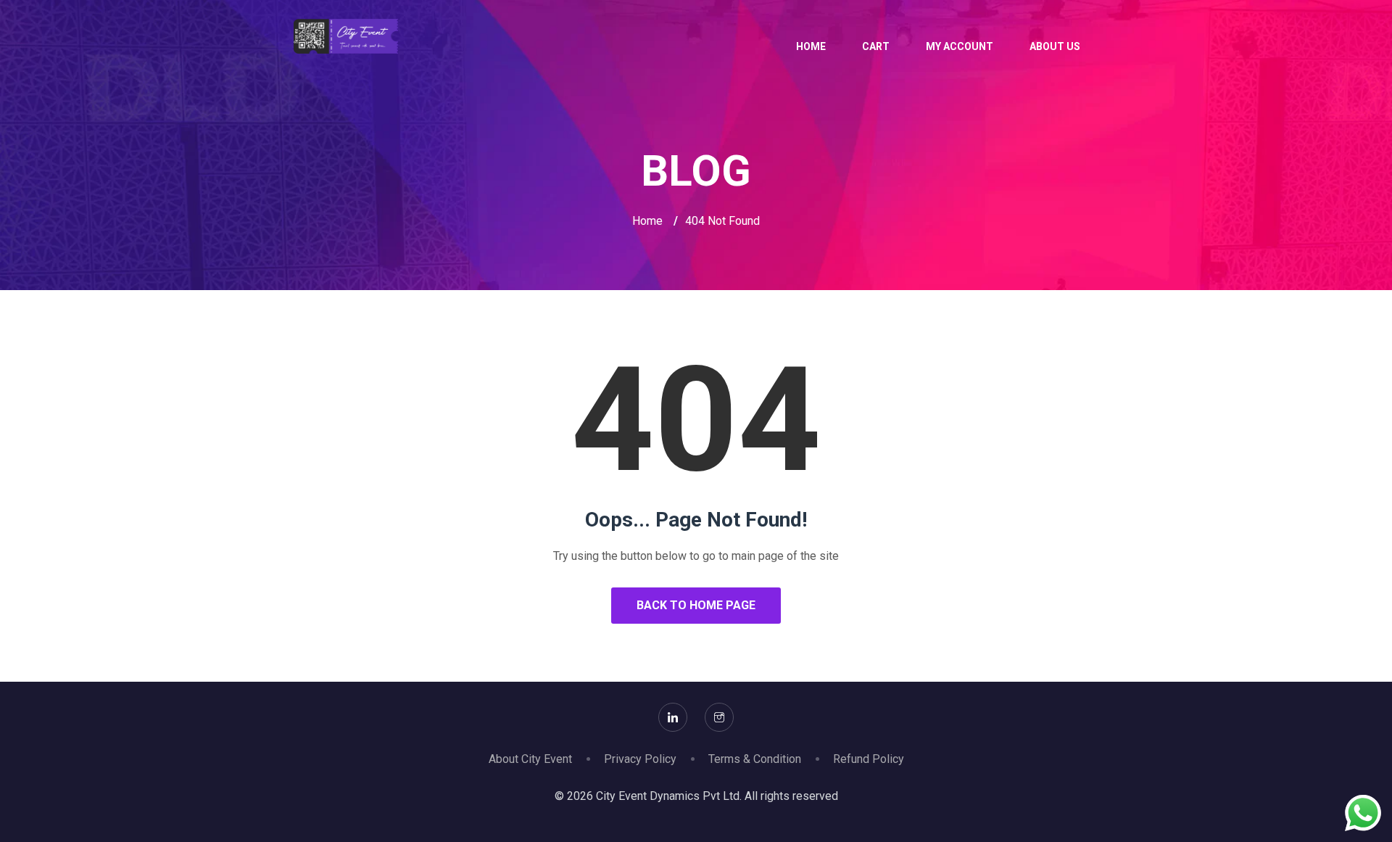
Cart (876, 46)
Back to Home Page (696, 605)
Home (811, 46)
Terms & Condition (754, 759)
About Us (1055, 46)
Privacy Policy (640, 759)
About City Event (530, 759)
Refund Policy (868, 759)
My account (959, 46)
